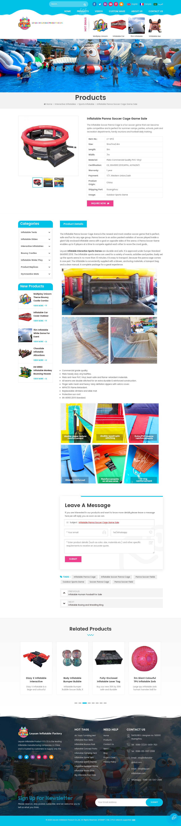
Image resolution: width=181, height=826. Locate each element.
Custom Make (117, 11)
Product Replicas (29, 267)
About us (136, 11)
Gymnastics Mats (30, 274)
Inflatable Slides (29, 239)
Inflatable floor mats (84, 740)
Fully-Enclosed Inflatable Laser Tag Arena (79, 679)
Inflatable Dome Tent (84, 757)
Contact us (156, 11)
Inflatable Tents (29, 232)
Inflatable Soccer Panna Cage (115, 577)
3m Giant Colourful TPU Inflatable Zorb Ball (116, 679)
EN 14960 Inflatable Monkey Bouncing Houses (43, 370)
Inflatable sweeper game (86, 766)
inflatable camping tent (86, 753)
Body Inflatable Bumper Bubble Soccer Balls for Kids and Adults (44, 679)
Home (67, 11)
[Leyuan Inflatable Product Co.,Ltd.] (40, 23)
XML (108, 820)
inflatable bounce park (85, 744)
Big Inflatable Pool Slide (85, 775)
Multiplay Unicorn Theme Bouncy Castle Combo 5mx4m (100, 36)
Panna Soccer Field (124, 582)
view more (38, 305)
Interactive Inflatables (65, 104)
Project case (109, 757)
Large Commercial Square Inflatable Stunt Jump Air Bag (152, 679)
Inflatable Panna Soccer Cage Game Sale (99, 522)
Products (83, 11)
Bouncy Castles (29, 253)
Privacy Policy (110, 762)
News (106, 748)
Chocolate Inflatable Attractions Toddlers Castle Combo (42, 352)
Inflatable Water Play (32, 260)
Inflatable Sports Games (86, 762)
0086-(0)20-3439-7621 (146, 744)
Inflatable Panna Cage (85, 577)
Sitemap (101, 820)
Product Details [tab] (73, 224)
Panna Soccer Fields (145, 577)
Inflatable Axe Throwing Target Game (155, 36)
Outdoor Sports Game (73, 582)
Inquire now (98, 203)
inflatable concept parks (86, 748)
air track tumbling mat (85, 735)
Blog (105, 753)
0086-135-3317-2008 (145, 751)
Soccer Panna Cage (99, 582)
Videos (99, 11)
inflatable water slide (84, 770)
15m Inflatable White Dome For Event (136, 36)
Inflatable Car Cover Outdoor (118, 36)
